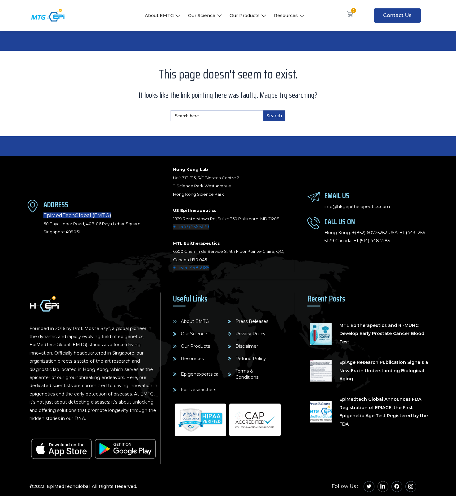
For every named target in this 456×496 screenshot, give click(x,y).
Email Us (336, 196)
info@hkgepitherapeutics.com (357, 206)
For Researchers (198, 389)
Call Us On (339, 222)
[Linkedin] (383, 486)
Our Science (201, 15)
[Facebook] (396, 486)
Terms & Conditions (246, 374)
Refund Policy (250, 358)
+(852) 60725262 (369, 232)
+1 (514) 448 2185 (191, 267)
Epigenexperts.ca (199, 374)
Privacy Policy (250, 334)
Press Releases (251, 321)
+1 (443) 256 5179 (191, 227)
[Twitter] (369, 486)
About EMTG (159, 15)
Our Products (245, 15)
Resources (286, 15)
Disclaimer (246, 346)
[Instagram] (410, 486)
